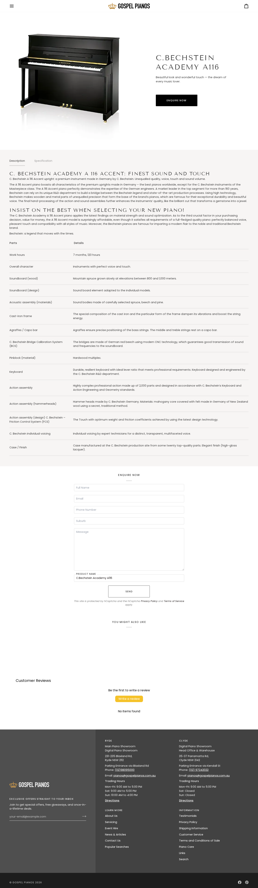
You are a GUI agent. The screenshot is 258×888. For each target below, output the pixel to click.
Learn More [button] (114, 810)
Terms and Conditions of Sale (199, 840)
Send (129, 591)
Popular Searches (117, 847)
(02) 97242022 (199, 770)
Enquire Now (177, 100)
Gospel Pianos (23, 882)
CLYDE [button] (183, 741)
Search (183, 859)
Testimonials (188, 816)
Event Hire (111, 828)
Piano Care (186, 847)
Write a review (129, 699)
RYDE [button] (108, 741)
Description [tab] (17, 161)
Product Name (86, 573)
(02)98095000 (124, 770)
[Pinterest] (247, 882)
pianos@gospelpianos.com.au (135, 775)
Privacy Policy (149, 601)
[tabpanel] (129, 313)
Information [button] (189, 810)
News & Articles (115, 834)
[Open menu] (15, 6)
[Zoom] (69, 79)
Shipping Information (193, 828)
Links (182, 853)
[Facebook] (239, 882)
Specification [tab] (43, 161)
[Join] (83, 816)
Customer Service (191, 834)
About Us (111, 816)
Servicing (111, 822)
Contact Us (113, 840)
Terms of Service (174, 601)
